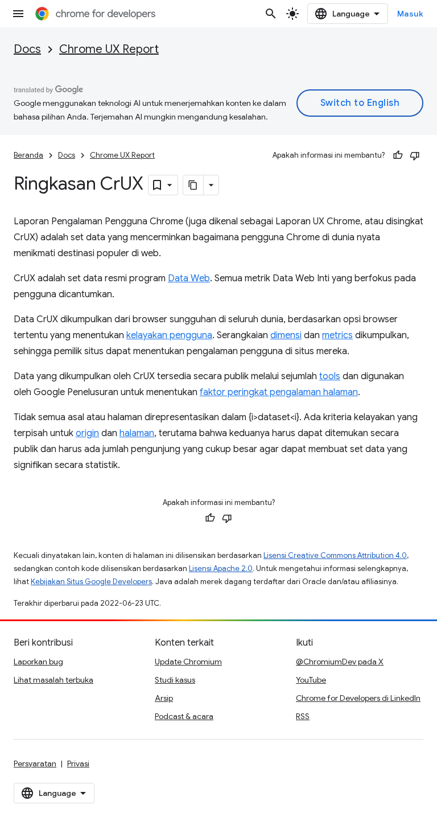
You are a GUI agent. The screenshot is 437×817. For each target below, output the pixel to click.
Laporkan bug (38, 661)
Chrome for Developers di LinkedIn (358, 698)
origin (87, 433)
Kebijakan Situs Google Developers (91, 581)
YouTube (311, 680)
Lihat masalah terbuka (53, 680)
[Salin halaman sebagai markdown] (193, 185)
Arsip (164, 698)
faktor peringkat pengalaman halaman (279, 392)
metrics (337, 335)
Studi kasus (175, 680)
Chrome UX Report (109, 49)
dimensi (286, 335)
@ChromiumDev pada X (340, 661)
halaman (136, 433)
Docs (27, 49)
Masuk (410, 14)
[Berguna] (397, 155)
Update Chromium (188, 661)
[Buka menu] (18, 13)
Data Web (189, 278)
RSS (303, 716)
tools (329, 376)
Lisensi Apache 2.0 (221, 568)
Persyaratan (35, 763)
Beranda (28, 155)
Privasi (78, 763)
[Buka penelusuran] (271, 13)
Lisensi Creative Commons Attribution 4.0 (335, 555)
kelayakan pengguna (169, 335)
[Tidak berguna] (414, 155)
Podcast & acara (184, 716)
